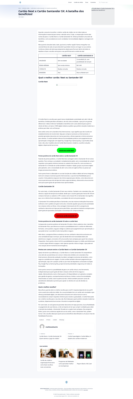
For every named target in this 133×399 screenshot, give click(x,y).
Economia (93, 2)
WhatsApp (61, 319)
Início (19, 8)
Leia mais (86, 390)
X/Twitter (48, 319)
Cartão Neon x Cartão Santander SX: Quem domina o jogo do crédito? (50, 336)
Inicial (70, 2)
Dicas (86, 2)
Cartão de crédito (78, 2)
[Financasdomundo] (20, 2)
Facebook (41, 319)
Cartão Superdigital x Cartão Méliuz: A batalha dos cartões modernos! (79, 336)
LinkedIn (55, 319)
